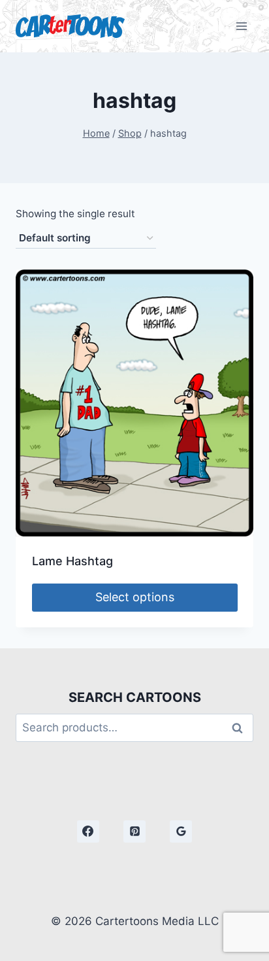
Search (241, 728)
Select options (134, 597)
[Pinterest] (134, 831)
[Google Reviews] (181, 831)
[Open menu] (241, 26)
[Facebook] (88, 831)
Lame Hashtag (72, 561)
